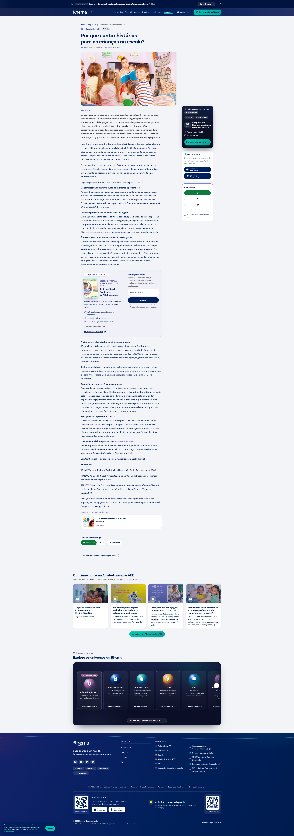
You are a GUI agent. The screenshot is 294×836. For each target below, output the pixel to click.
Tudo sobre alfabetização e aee (198, 215)
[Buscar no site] (91, 12)
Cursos (137, 12)
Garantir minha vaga (196, 142)
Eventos (145, 12)
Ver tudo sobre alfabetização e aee (101, 555)
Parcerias (161, 787)
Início (83, 25)
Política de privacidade (211, 822)
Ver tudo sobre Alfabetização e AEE (147, 634)
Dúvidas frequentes (197, 787)
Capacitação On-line (123, 441)
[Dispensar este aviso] (220, 3)
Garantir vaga (205, 4)
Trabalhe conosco (147, 787)
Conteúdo (167, 12)
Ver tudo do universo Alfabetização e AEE (146, 720)
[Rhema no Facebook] (92, 762)
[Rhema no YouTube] (81, 762)
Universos (157, 12)
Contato (134, 787)
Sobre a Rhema (110, 787)
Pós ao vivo (118, 12)
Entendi (50, 828)
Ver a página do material (93, 331)
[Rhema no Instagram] (75, 762)
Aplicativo (124, 787)
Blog (89, 25)
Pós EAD (128, 12)
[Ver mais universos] (216, 685)
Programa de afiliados (177, 787)
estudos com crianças (101, 232)
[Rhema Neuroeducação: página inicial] (80, 12)
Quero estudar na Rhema (209, 12)
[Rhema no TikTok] (87, 762)
